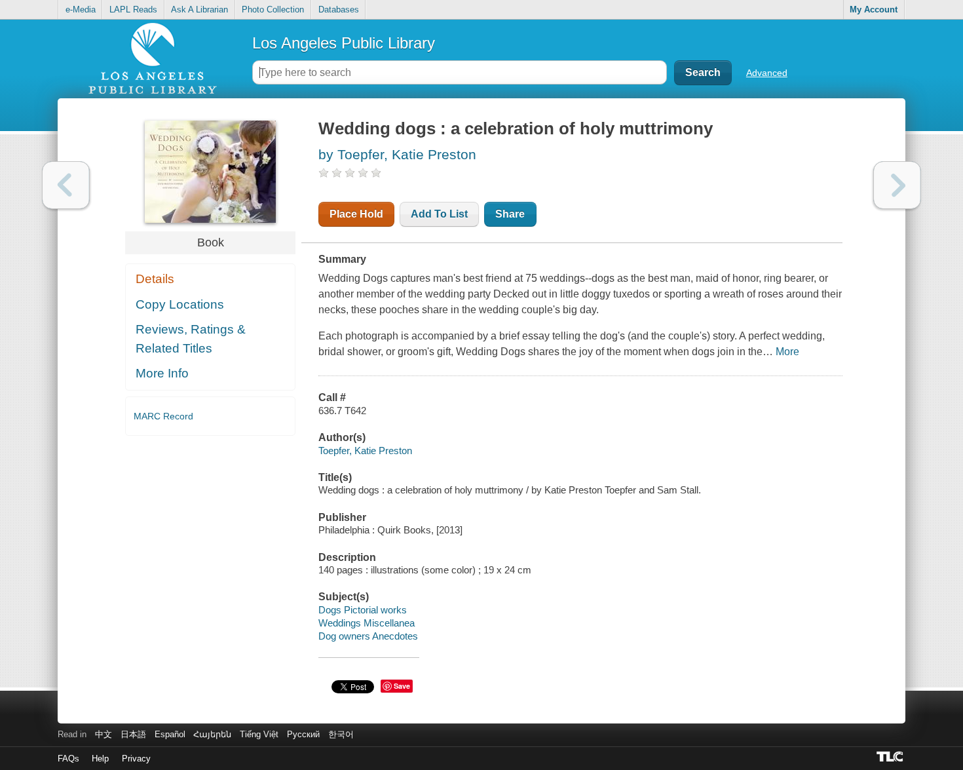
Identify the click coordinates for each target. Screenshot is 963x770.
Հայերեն (212, 734)
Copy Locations (180, 304)
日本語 (133, 734)
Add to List (439, 214)
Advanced (766, 72)
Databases (338, 9)
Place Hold (356, 214)
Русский (303, 734)
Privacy (136, 758)
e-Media (81, 9)
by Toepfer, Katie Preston (397, 154)
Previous (66, 185)
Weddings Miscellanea (366, 622)
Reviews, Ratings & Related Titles (191, 338)
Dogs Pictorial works (362, 609)
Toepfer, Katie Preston (365, 450)
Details (155, 279)
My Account (873, 9)
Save (402, 686)
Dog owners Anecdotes (368, 636)
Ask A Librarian (199, 9)
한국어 (341, 734)
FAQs (68, 758)
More (787, 351)
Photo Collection (273, 9)
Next (897, 185)
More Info (162, 373)
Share (510, 214)
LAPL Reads (133, 9)
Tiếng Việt (259, 734)
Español (170, 734)
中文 (103, 734)
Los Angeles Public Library (343, 43)
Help (100, 758)
